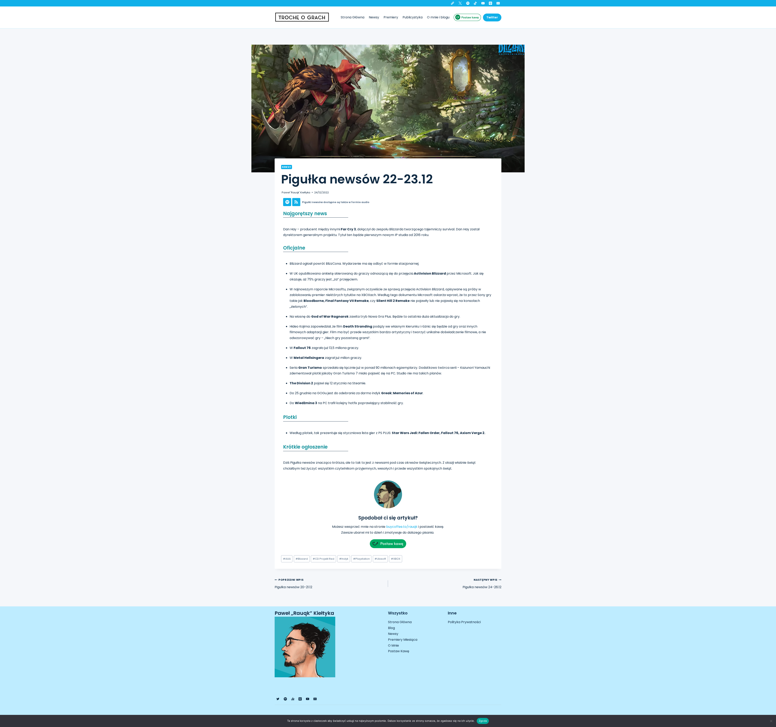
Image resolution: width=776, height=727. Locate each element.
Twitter (492, 17)
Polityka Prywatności (464, 622)
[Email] (498, 3)
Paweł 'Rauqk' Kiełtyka (296, 192)
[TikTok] (475, 3)
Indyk (343, 559)
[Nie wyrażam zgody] (771, 721)
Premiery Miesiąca (402, 639)
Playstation (361, 559)
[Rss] (296, 202)
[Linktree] (452, 3)
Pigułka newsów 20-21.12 (293, 583)
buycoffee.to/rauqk (401, 526)
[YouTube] (483, 3)
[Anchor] (293, 699)
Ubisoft (380, 559)
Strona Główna (352, 17)
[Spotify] (468, 3)
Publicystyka (413, 17)
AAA (287, 559)
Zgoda (483, 720)
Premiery (391, 17)
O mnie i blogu (438, 17)
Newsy (374, 17)
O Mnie (393, 645)
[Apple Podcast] (490, 3)
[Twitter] (460, 3)
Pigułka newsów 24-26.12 (482, 583)
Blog (391, 628)
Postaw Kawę (398, 651)
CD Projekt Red (323, 559)
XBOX (395, 559)
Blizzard (301, 559)
